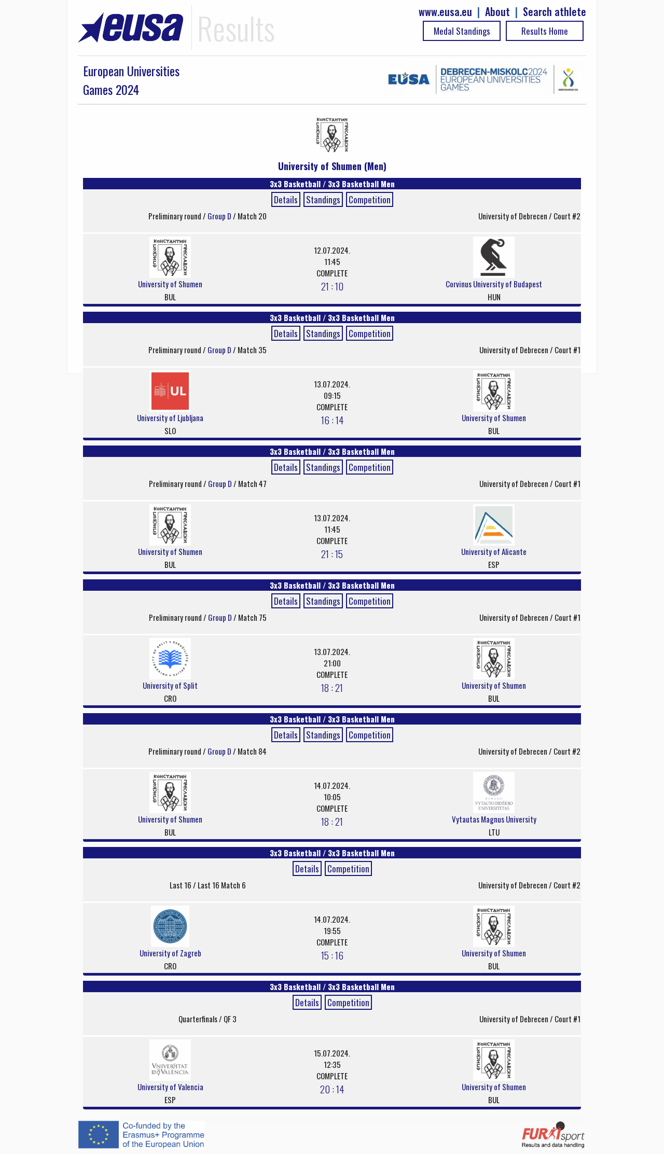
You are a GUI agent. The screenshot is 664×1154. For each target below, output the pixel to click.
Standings (323, 199)
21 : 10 (332, 286)
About (497, 11)
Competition (370, 199)
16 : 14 (332, 419)
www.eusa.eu (445, 11)
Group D (220, 215)
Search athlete (554, 11)
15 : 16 (332, 955)
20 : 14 (332, 1088)
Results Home (544, 30)
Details (286, 199)
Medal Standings (462, 30)
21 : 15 (332, 553)
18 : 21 (332, 687)
